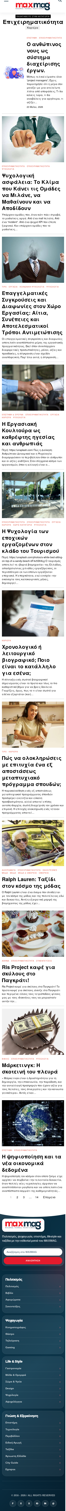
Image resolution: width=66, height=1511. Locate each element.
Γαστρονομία (13, 1368)
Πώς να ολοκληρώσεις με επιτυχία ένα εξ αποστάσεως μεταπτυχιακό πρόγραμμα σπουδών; (32, 771)
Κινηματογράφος (15, 1327)
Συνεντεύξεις (44, 961)
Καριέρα (32, 27)
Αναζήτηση (33, 1260)
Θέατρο (9, 1334)
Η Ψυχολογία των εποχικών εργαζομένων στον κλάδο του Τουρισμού (30, 541)
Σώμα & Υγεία (13, 1381)
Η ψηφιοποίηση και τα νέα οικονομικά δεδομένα (31, 1163)
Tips (4, 287)
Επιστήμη (32, 38)
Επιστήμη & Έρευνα (12, 414)
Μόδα (5, 873)
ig (37, 1503)
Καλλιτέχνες (50, 870)
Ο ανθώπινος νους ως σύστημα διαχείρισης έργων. (44, 57)
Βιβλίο (5, 1059)
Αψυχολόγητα (13, 1401)
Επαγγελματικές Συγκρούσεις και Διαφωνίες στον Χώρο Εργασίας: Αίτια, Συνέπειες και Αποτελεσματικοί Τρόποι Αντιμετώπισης (32, 313)
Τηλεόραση (12, 1340)
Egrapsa (10, 1469)
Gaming (10, 1347)
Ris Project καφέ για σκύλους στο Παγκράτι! (28, 973)
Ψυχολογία (8, 169)
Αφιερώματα (9, 870)
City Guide (11, 1462)
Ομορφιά (44, 873)
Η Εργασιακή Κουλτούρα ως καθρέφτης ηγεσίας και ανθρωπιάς (28, 434)
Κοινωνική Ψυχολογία (32, 287)
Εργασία (13, 287)
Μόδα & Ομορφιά (27, 873)
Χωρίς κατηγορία (22, 525)
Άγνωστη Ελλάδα (15, 1456)
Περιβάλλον (12, 1436)
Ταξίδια (9, 1449)
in (45, 1503)
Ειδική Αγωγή (13, 1442)
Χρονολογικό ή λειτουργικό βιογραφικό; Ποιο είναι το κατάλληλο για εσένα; (29, 660)
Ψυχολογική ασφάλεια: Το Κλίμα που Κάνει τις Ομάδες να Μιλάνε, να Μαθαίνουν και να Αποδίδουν (31, 191)
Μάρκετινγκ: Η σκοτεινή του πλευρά (30, 1068)
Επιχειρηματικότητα (50, 38)
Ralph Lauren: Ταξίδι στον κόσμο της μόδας (31, 882)
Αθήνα (5, 961)
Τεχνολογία (12, 1429)
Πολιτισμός (12, 1286)
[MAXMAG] (33, 6)
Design (9, 1388)
